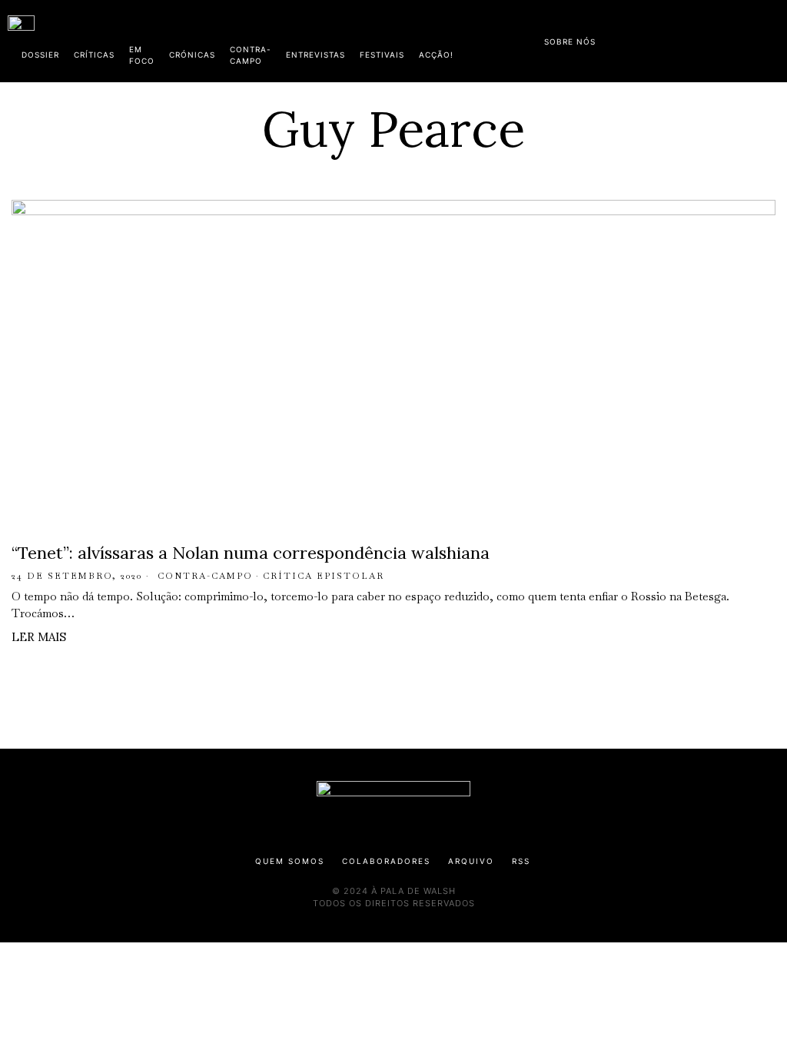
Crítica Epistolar (323, 575)
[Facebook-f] (631, 38)
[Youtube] (729, 38)
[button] (771, 40)
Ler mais (39, 637)
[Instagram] (680, 38)
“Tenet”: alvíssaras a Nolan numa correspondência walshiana (251, 552)
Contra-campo (205, 575)
